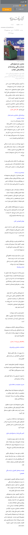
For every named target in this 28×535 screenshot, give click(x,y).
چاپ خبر (7, 9)
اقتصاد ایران (12, 84)
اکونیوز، (17, 494)
